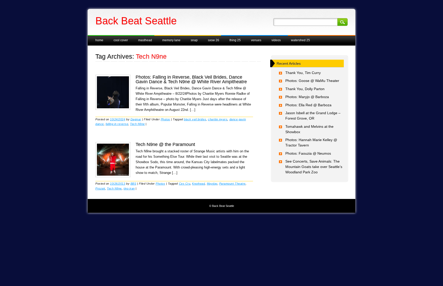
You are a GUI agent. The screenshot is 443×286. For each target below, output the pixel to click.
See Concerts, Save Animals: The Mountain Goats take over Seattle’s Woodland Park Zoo (313, 166)
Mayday (212, 183)
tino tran (129, 188)
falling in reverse (117, 123)
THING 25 (235, 40)
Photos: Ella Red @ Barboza (308, 105)
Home (99, 40)
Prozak (100, 188)
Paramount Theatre (232, 183)
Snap (194, 40)
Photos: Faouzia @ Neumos (308, 153)
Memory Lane (171, 40)
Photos (165, 119)
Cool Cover (121, 40)
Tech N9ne (137, 123)
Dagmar (135, 119)
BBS (133, 183)
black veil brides (195, 119)
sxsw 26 (213, 40)
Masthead (145, 40)
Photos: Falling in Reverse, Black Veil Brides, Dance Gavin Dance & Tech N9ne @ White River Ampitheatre (191, 79)
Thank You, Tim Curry (303, 73)
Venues (256, 40)
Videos (276, 40)
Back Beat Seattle (136, 20)
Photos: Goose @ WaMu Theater (312, 81)
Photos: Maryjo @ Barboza (307, 97)
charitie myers (217, 119)
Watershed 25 (300, 40)
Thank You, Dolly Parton (305, 89)
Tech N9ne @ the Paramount (165, 144)
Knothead (198, 183)
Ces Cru (184, 183)
